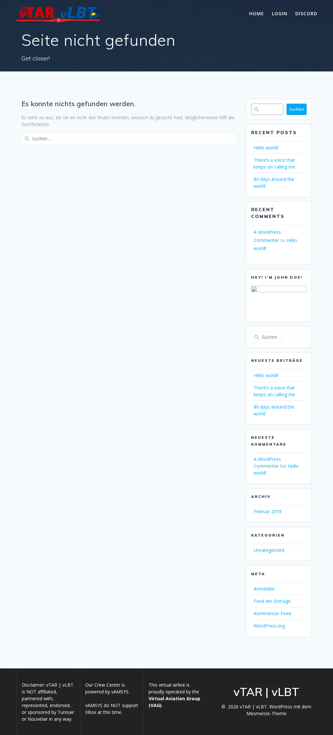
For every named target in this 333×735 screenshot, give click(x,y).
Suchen (296, 109)
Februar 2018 (268, 511)
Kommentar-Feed (272, 613)
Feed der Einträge (272, 601)
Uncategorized (269, 550)
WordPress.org (269, 626)
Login (279, 13)
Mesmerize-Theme (266, 713)
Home (256, 13)
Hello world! (266, 148)
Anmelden (264, 589)
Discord (306, 13)
